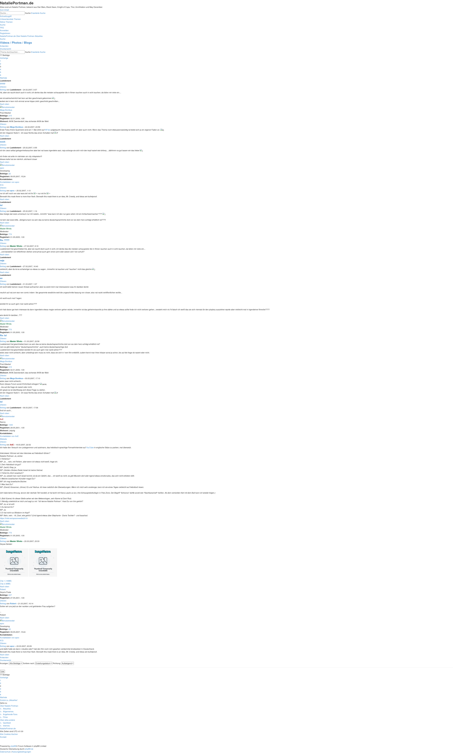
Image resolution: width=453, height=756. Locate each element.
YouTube (90, 447)
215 (10, 115)
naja (2, 260)
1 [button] (0, 60)
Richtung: (57, 663)
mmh (2, 141)
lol (1, 205)
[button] (4, 58)
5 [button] (0, 72)
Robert (3, 589)
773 (10, 234)
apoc (2, 168)
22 (10, 173)
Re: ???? (4, 240)
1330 (11, 424)
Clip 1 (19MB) (6, 580)
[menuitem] (10, 19)
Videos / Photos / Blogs (16, 42)
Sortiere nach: (29, 663)
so (1, 278)
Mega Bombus (6, 110)
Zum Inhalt (4, 9)
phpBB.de (29, 749)
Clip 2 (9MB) (5, 583)
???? (2, 83)
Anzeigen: (4, 663)
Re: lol (3, 335)
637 (10, 595)
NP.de (47, 129)
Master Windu (6, 228)
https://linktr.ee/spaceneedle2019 (13, 518)
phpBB (13, 746)
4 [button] (0, 69)
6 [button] (0, 75)
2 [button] (0, 63)
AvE (2, 419)
